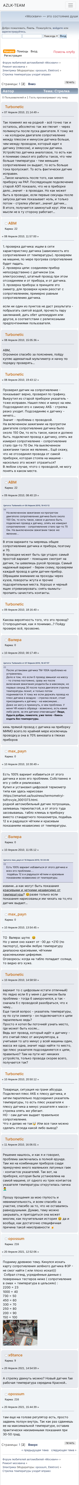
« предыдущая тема (35, 1450)
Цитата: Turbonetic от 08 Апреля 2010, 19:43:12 (26, 505)
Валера (14, 639)
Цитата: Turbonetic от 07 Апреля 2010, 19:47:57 (26, 663)
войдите (58, 27)
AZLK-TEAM (14, 5)
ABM (12, 223)
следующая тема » (64, 1450)
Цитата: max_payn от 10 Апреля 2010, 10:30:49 (26, 860)
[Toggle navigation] (70, 5)
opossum (41, 70)
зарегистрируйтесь (14, 31)
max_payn (17, 751)
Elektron (53, 70)
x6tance (15, 1355)
